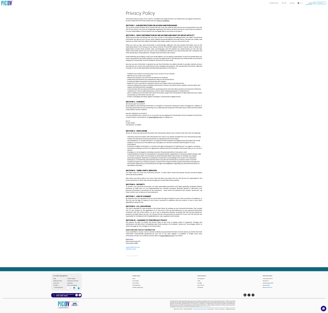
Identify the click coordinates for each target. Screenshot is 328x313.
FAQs (198, 280)
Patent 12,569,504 (188, 309)
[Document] (314, 3)
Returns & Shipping (72, 285)
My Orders (55, 285)
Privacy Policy (210, 309)
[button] (79, 288)
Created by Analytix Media (199, 309)
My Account (56, 283)
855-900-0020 (309, 4)
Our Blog (199, 283)
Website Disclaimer (230, 309)
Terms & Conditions (162, 21)
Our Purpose (135, 280)
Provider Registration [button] (137, 287)
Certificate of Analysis (72, 280)
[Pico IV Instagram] (253, 295)
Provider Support (71, 278)
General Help (266, 285)
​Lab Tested (200, 287)
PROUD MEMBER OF (74, 301)
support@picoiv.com (155, 117)
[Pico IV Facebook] (249, 295)
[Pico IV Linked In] (245, 295)
